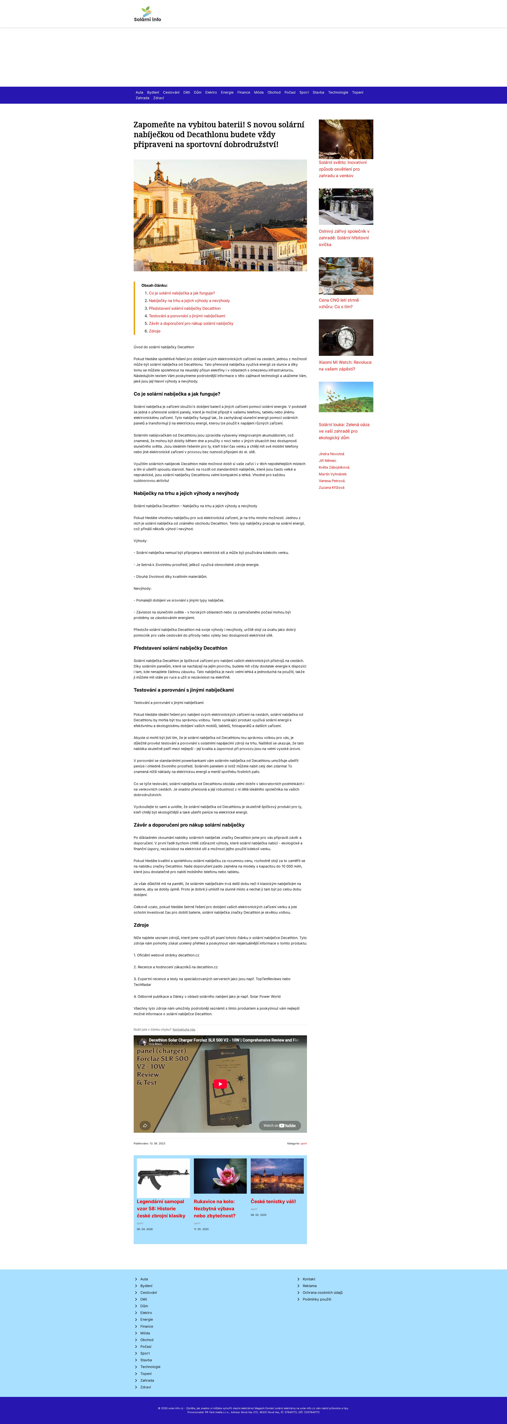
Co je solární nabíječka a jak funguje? (182, 293)
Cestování (171, 92)
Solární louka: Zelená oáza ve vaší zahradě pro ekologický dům (344, 431)
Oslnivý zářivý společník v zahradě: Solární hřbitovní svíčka (344, 238)
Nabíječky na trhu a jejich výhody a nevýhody (189, 300)
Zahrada (142, 98)
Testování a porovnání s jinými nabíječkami (187, 315)
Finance (243, 92)
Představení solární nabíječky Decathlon (185, 308)
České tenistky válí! (273, 1201)
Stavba (318, 92)
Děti (186, 92)
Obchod (274, 92)
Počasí (290, 92)
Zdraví (158, 98)
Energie (227, 92)
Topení (357, 92)
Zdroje (154, 331)
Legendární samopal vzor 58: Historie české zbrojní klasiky (161, 1209)
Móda (259, 92)
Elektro (211, 92)
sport (303, 1143)
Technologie (338, 92)
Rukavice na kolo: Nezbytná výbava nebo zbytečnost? (215, 1209)
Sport (304, 92)
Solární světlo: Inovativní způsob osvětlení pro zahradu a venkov (343, 169)
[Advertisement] (253, 57)
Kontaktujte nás (184, 1029)
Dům (197, 92)
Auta (139, 92)
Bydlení (153, 92)
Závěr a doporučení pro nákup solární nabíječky (191, 323)
